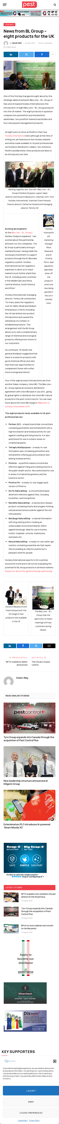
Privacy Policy (34, 1120)
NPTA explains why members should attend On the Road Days (38, 895)
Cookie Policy (23, 1120)
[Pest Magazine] (29, 4)
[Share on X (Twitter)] (26, 54)
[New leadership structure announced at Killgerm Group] (29, 761)
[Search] (54, 4)
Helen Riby (17, 43)
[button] (54, 1061)
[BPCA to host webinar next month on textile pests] (11, 929)
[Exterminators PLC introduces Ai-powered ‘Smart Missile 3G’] (29, 805)
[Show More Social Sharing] (52, 54)
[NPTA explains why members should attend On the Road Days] (11, 897)
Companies (9, 25)
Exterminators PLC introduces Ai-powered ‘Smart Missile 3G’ (27, 826)
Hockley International (15, 135)
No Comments (46, 43)
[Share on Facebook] (42, 54)
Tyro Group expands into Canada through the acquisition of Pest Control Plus (29, 739)
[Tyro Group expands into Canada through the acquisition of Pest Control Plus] (29, 718)
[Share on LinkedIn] (11, 54)
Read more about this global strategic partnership (28, 571)
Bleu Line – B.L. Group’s (22, 232)
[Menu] (5, 4)
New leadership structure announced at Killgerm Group (26, 782)
